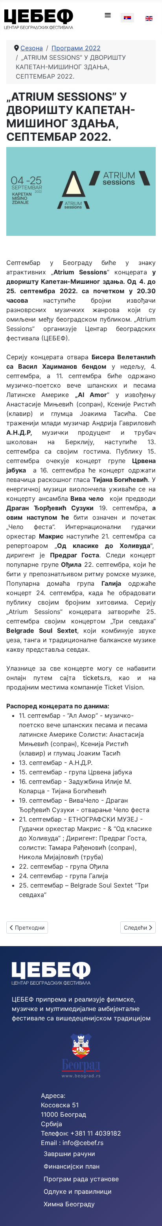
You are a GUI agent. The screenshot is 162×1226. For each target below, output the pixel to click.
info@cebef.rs (83, 1143)
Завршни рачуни (69, 1154)
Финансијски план (71, 1166)
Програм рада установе (81, 1179)
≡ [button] (107, 15)
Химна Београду (69, 1204)
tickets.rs (96, 678)
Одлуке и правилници (78, 1191)
